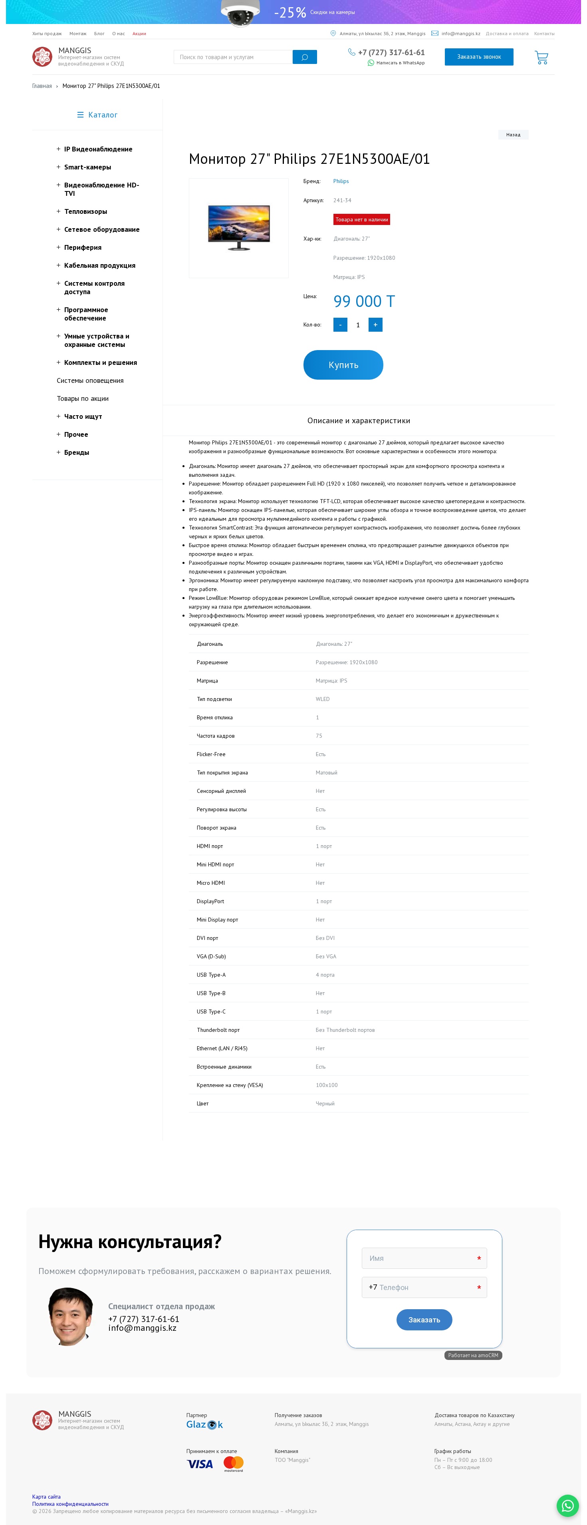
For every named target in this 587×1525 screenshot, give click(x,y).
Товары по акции (83, 398)
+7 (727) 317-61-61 (391, 52)
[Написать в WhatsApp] (568, 1506)
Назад (513, 134)
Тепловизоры (85, 211)
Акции (139, 33)
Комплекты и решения (100, 362)
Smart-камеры (87, 167)
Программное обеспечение (86, 313)
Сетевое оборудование (102, 229)
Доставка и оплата (507, 33)
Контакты (544, 33)
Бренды (76, 452)
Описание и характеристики (359, 420)
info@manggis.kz (461, 33)
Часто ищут (83, 416)
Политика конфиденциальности (70, 1503)
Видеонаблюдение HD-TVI (101, 189)
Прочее (76, 434)
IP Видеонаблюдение (98, 149)
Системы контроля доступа (94, 287)
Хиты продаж (47, 33)
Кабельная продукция (99, 265)
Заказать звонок (479, 56)
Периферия (82, 247)
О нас (118, 33)
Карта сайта (46, 1496)
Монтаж (78, 33)
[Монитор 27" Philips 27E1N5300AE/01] (239, 228)
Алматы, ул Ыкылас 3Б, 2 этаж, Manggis (383, 33)
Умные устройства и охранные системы (96, 340)
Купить (344, 364)
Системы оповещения (90, 380)
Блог (99, 33)
